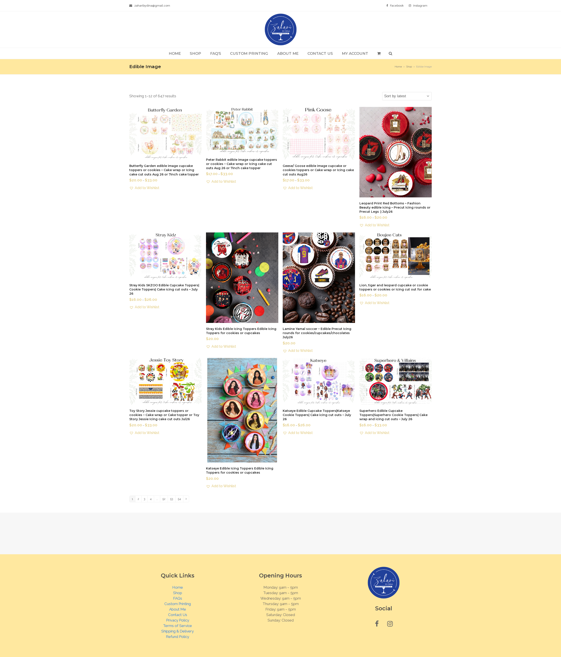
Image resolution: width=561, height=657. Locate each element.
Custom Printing (177, 604)
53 (171, 499)
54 (179, 499)
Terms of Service (177, 625)
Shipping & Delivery (177, 631)
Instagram (420, 5)
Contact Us (177, 615)
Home (177, 587)
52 (163, 499)
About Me (177, 609)
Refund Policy (177, 636)
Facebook (397, 5)
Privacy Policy (177, 620)
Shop (177, 593)
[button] (379, 53)
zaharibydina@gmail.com (152, 5)
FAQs (177, 598)
